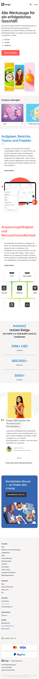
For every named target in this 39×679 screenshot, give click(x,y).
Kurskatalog (5, 601)
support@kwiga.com (7, 626)
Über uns (4, 615)
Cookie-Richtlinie (6, 667)
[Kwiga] (5, 4)
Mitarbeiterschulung (7, 575)
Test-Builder (5, 567)
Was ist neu (4, 589)
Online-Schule (5, 569)
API (2, 592)
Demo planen (5, 628)
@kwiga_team (5, 623)
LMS (2, 547)
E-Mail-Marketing (6, 558)
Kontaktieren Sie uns (16, 494)
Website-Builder (6, 561)
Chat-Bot (4, 564)
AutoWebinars (5, 552)
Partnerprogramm (6, 607)
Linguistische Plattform (8, 572)
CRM (2, 555)
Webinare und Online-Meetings (10, 550)
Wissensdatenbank (7, 587)
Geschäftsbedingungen (8, 664)
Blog (2, 584)
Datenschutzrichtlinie (7, 670)
